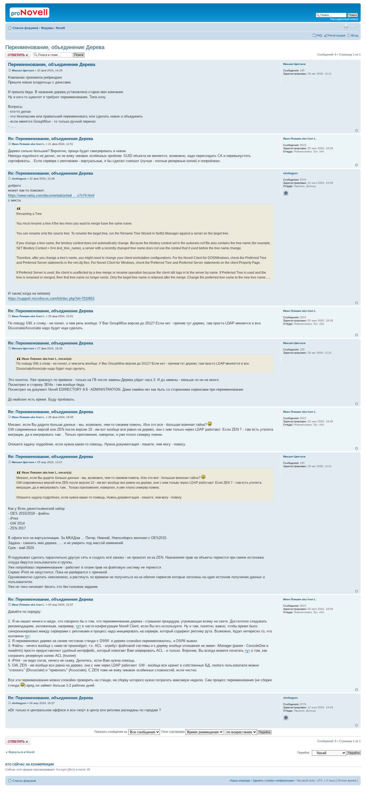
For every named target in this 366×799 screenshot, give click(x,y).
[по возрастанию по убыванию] (248, 731)
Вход (354, 35)
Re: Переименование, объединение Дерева (50, 138)
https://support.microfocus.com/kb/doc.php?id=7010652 (51, 298)
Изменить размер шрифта (354, 26)
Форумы (47, 28)
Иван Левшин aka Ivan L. (28, 143)
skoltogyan (19, 178)
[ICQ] (286, 193)
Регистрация (336, 35)
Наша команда (240, 780)
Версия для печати (346, 26)
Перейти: (303, 752)
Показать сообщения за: (111, 731)
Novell (60, 28)
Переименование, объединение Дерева (54, 47)
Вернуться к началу (356, 130)
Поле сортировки (173, 731)
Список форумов (25, 28)
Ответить (11, 53)
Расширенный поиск (344, 19)
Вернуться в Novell (21, 752)
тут (78, 626)
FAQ (319, 35)
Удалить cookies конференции (273, 780)
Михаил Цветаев (23, 70)
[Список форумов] (30, 12)
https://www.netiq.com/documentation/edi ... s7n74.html (51, 195)
